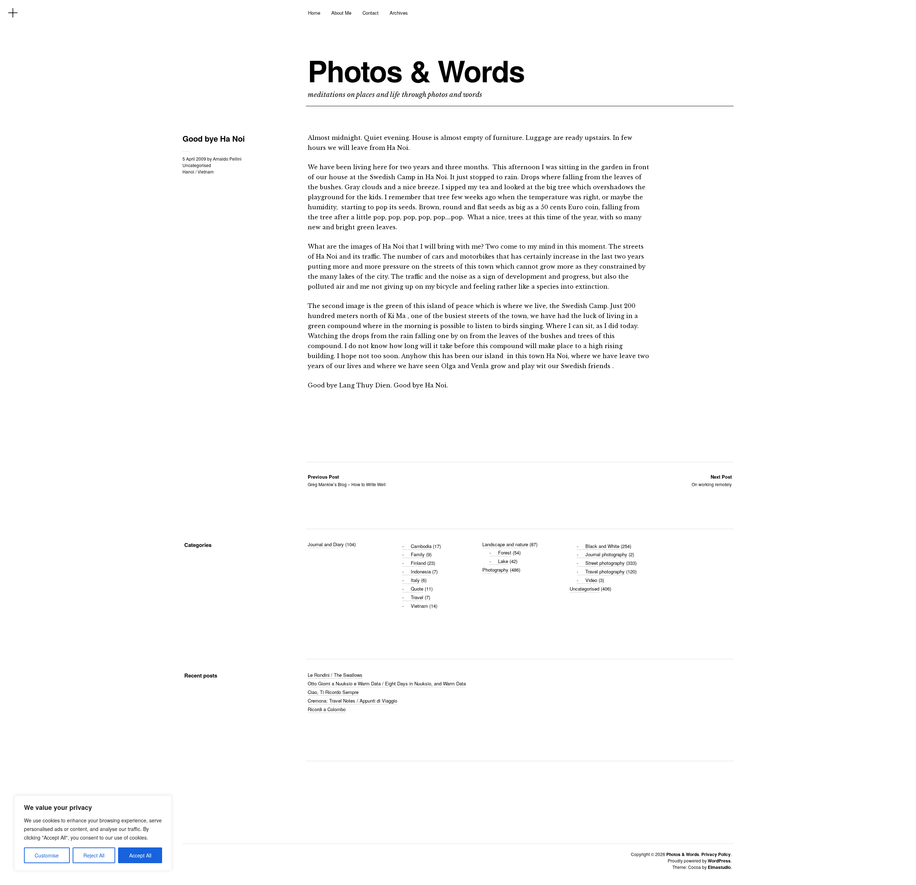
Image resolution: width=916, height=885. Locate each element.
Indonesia (421, 571)
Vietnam (206, 171)
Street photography (605, 562)
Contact (370, 12)
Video (591, 580)
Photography (495, 569)
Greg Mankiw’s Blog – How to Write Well (347, 480)
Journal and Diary (326, 544)
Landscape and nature (505, 544)
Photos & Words (416, 70)
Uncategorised (196, 165)
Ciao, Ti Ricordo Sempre (333, 692)
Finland (418, 562)
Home (314, 12)
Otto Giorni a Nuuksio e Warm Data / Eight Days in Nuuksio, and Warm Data (387, 683)
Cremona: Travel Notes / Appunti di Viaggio (352, 700)
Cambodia (421, 546)
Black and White (602, 546)
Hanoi (188, 171)
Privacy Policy (716, 854)
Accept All (140, 855)
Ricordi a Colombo (327, 709)
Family (418, 554)
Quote (417, 588)
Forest (504, 552)
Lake (503, 561)
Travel (417, 597)
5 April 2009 (194, 159)
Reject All (93, 855)
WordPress (719, 860)
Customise (47, 855)
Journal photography (606, 554)
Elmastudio (719, 867)
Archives (399, 12)
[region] (93, 833)
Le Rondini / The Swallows (335, 674)
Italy (415, 580)
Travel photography (605, 571)
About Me (341, 12)
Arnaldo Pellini (227, 159)
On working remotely (712, 480)
